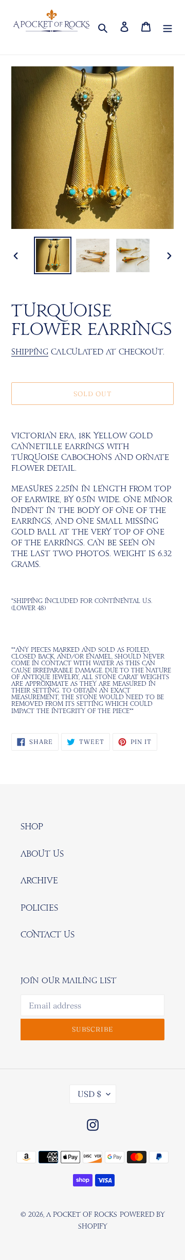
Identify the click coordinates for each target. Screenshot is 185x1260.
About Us (42, 854)
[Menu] (167, 27)
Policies (39, 908)
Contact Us (48, 934)
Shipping (29, 352)
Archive (39, 880)
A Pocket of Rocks (81, 1215)
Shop (32, 826)
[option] (52, 255)
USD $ (89, 1094)
